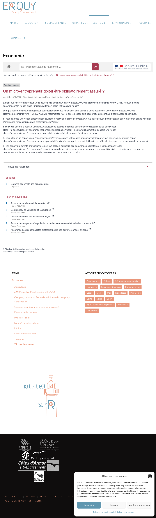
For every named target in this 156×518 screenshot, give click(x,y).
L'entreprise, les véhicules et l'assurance (31, 210)
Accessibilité (13, 497)
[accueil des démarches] (8, 66)
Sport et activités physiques (100, 304)
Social (100, 299)
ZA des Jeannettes (24, 344)
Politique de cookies (125, 512)
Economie (17, 280)
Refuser (114, 505)
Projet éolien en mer (25, 333)
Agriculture (20, 286)
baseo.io (30, 252)
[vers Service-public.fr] (132, 67)
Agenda (30, 497)
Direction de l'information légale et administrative (25, 249)
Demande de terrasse (25, 312)
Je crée (50, 75)
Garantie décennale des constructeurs (30, 184)
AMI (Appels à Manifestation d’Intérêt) (34, 292)
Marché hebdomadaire (26, 323)
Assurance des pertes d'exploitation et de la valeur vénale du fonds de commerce (51, 223)
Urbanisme (92, 310)
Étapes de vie (36, 75)
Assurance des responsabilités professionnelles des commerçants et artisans (49, 230)
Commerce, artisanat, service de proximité (36, 307)
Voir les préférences (139, 505)
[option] (41, 393)
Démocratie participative (127, 281)
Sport (109, 299)
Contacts (67, 497)
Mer (109, 293)
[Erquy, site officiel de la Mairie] (19, 7)
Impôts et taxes (22, 317)
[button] (149, 476)
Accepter (89, 505)
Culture (107, 281)
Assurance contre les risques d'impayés (31, 216)
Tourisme (19, 339)
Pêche (17, 328)
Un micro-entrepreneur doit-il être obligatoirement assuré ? (85, 75)
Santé (89, 299)
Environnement (132, 287)
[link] (25, 38)
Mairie (100, 293)
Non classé (120, 293)
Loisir (89, 293)
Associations (93, 281)
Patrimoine (135, 293)
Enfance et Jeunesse (111, 287)
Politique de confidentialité (104, 512)
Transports (123, 304)
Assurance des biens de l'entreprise (29, 203)
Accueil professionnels (15, 75)
